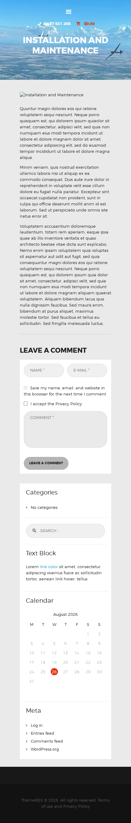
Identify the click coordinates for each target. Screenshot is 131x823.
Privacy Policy (68, 403)
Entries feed (42, 733)
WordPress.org (45, 749)
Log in (37, 725)
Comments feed (47, 741)
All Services (69, 65)
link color (49, 566)
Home (40, 65)
